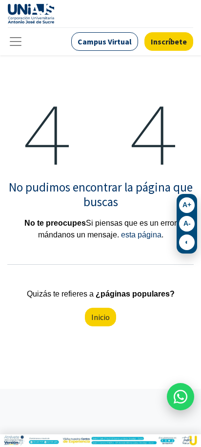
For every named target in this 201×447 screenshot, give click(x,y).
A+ (186, 205)
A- (187, 223)
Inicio (100, 317)
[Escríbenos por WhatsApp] (180, 396)
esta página (141, 235)
